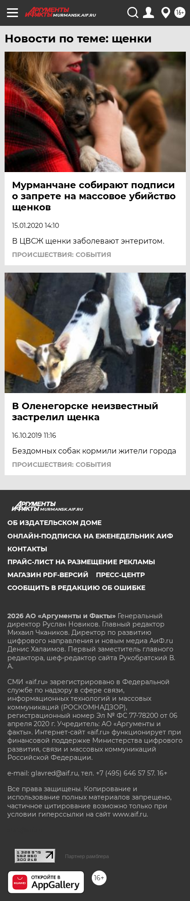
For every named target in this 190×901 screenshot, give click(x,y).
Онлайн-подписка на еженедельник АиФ (90, 536)
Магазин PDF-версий (48, 575)
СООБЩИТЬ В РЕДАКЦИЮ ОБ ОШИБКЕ (76, 588)
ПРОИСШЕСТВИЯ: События (61, 254)
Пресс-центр (120, 575)
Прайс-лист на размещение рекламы (81, 562)
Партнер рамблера (87, 856)
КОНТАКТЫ (27, 549)
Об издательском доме (54, 523)
